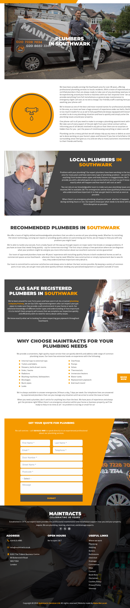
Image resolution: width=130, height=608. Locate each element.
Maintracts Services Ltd (49, 603)
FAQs (91, 568)
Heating (92, 547)
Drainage (93, 561)
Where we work (95, 540)
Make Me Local (100, 603)
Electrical (93, 557)
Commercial (94, 564)
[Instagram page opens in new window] (69, 528)
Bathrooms (94, 554)
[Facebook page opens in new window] (60, 528)
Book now (123, 378)
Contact (92, 571)
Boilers (92, 550)
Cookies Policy (95, 581)
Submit (51, 498)
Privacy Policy (95, 585)
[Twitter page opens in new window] (65, 528)
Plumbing (93, 544)
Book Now (93, 574)
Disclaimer (93, 578)
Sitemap (92, 588)
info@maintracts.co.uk (20, 547)
